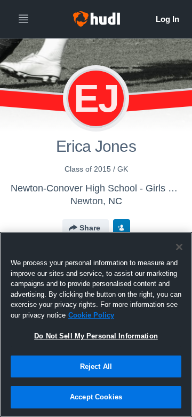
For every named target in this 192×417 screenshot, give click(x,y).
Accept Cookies (96, 397)
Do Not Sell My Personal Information (96, 336)
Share (89, 227)
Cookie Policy (91, 315)
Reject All (96, 366)
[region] (96, 324)
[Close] (179, 247)
